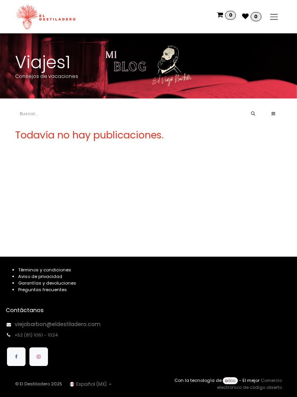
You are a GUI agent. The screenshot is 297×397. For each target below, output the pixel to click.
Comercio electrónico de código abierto (249, 384)
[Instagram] (38, 356)
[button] (273, 114)
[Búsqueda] (253, 114)
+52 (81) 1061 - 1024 (37, 335)
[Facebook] (16, 356)
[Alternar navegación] (274, 17)
